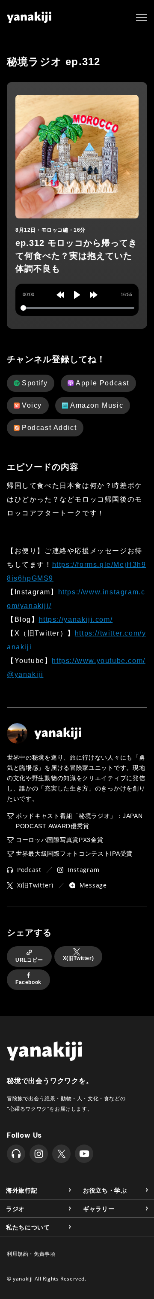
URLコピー (29, 960)
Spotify (34, 383)
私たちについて (28, 1227)
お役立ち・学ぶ (105, 1190)
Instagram (83, 870)
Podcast (29, 870)
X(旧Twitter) (35, 885)
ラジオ (15, 1208)
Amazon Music (96, 405)
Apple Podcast (102, 383)
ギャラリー (99, 1208)
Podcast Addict (49, 427)
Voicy (32, 405)
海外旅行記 (22, 1190)
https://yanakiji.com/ (76, 619)
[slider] (77, 308)
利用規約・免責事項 (31, 1253)
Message (93, 885)
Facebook (28, 982)
